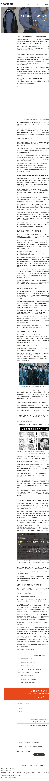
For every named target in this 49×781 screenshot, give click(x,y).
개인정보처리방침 (25, 765)
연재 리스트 (40, 754)
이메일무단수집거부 (39, 765)
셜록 (10, 766)
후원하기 (40, 697)
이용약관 (31, 765)
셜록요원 (27, 4)
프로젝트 (36, 4)
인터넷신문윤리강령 (28, 774)
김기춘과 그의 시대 (10, 11)
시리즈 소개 (43, 655)
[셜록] (7, 4)
